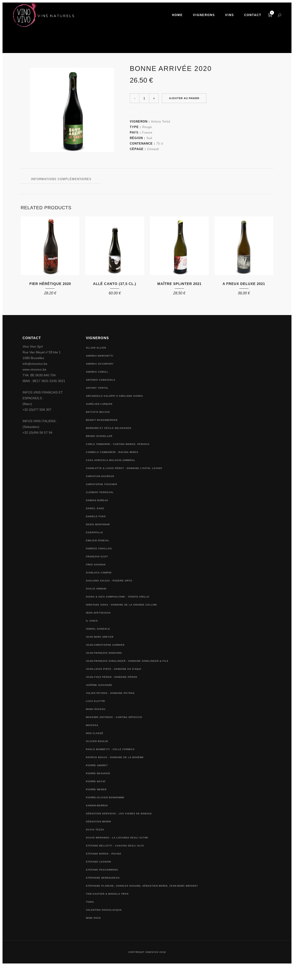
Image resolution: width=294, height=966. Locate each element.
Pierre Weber (96, 789)
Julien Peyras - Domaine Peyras (110, 693)
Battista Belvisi (98, 412)
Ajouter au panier (184, 98)
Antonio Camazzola (100, 380)
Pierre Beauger (98, 773)
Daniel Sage (95, 508)
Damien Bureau (97, 500)
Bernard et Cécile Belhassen (108, 428)
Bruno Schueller (99, 436)
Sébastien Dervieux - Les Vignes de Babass (119, 813)
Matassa (92, 725)
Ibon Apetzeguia (98, 612)
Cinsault (153, 149)
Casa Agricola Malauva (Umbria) (110, 460)
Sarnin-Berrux (97, 805)
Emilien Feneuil (97, 540)
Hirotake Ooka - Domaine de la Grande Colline (121, 604)
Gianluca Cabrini (99, 572)
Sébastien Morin (98, 821)
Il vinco (92, 621)
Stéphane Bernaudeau (103, 878)
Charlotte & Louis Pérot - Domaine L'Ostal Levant (124, 468)
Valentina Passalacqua (104, 910)
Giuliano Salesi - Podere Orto (109, 580)
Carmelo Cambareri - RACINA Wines (112, 452)
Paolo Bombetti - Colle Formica (110, 749)
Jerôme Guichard (99, 685)
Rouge (147, 127)
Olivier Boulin (97, 741)
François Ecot (97, 556)
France (147, 132)
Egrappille (94, 532)
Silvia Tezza (95, 829)
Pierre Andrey (97, 765)
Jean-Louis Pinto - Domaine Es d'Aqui (113, 669)
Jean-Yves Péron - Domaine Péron (111, 677)
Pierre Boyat (96, 781)
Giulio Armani (96, 588)
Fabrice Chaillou (99, 548)
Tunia (90, 902)
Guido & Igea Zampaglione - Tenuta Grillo (117, 596)
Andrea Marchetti (99, 356)
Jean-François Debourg (104, 653)
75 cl (159, 143)
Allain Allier (96, 347)
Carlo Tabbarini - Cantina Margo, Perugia (118, 444)
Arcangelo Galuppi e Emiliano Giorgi (114, 396)
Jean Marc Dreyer (99, 637)
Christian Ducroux (100, 476)
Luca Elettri (95, 701)
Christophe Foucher (101, 484)
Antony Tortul (160, 121)
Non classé (94, 733)
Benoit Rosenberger (102, 420)
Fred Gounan (95, 564)
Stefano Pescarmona (102, 869)
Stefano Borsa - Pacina (103, 853)
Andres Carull (97, 372)
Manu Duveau (95, 709)
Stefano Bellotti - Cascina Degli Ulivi (115, 845)
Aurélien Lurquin (99, 404)
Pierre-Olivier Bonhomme (105, 797)
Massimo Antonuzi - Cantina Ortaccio (114, 717)
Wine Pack (93, 918)
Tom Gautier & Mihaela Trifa (107, 894)
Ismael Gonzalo (98, 629)
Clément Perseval (100, 492)
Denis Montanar (98, 524)
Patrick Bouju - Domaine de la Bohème (115, 757)
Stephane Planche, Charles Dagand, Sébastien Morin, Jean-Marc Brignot (142, 886)
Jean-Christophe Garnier (105, 645)
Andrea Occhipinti (99, 364)
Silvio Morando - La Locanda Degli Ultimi (117, 837)
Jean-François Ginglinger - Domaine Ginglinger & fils (127, 661)
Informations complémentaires (61, 179)
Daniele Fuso (96, 516)
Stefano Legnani (98, 861)
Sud (149, 138)
